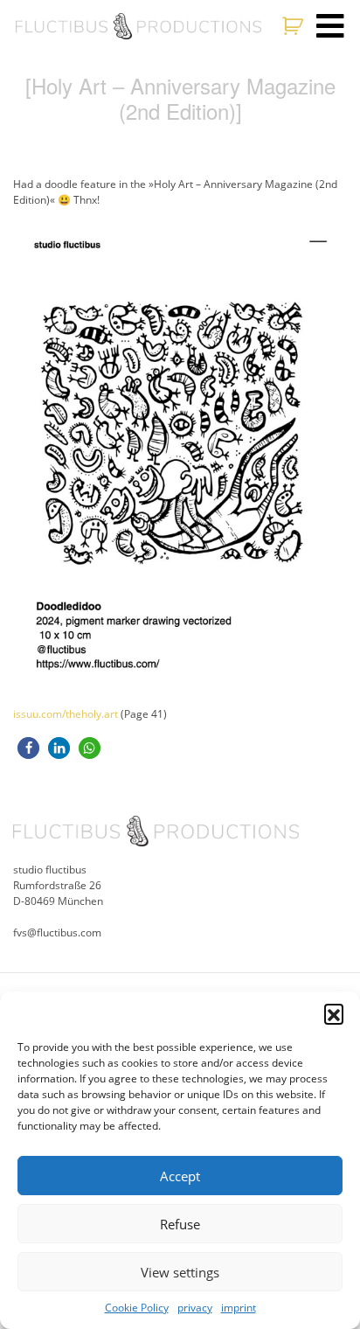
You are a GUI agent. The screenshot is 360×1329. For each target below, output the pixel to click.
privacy (194, 1307)
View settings (180, 1272)
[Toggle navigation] (330, 26)
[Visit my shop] (295, 26)
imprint (238, 1307)
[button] (334, 1013)
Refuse (180, 1224)
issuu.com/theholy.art (65, 713)
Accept (180, 1176)
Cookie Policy (137, 1307)
